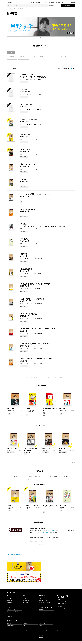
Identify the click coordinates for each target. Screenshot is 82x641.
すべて (11, 52)
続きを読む (41, 544)
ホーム (8, 8)
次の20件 (53, 377)
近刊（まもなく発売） (44, 600)
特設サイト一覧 (43, 609)
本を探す (10, 598)
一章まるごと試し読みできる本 (46, 607)
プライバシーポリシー (36, 630)
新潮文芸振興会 (61, 606)
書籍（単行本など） (12, 600)
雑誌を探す (26, 598)
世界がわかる (32, 56)
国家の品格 (45, 532)
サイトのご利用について (26, 630)
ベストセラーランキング (45, 602)
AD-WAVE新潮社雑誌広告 (63, 608)
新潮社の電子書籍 (11, 609)
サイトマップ (58, 630)
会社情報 (32, 2)
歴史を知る (22, 56)
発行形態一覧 (11, 613)
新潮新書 (10, 604)
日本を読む (42, 56)
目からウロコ (52, 56)
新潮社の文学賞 (11, 625)
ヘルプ (52, 630)
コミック (10, 607)
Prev (8, 27)
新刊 (41, 598)
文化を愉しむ (63, 56)
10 (49, 377)
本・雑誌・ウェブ (69, 5)
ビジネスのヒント (23, 60)
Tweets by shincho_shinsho (13, 554)
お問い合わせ (51, 2)
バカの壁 (53, 530)
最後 (60, 377)
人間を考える (12, 56)
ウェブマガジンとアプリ (29, 600)
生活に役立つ (12, 60)
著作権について (59, 2)
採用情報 (38, 2)
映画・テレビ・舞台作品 (45, 604)
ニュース (44, 2)
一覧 (23, 592)
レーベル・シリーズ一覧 (16, 8)
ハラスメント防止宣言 (45, 630)
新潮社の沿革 (42, 623)
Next (74, 27)
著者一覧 (10, 616)
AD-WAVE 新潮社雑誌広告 (70, 2)
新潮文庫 (10, 602)
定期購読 (26, 602)
